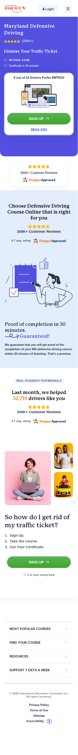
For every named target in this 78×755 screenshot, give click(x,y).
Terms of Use (39, 710)
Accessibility (35, 721)
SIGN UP (36, 119)
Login (49, 9)
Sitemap (39, 715)
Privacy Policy (39, 705)
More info (39, 129)
